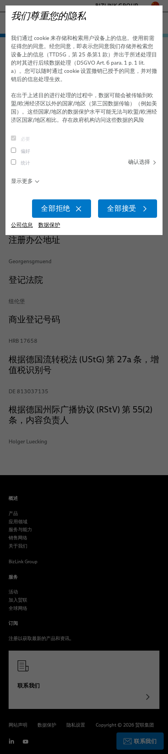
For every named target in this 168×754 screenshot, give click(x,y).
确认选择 (139, 162)
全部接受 (121, 208)
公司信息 (22, 225)
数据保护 (49, 225)
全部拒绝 (55, 208)
